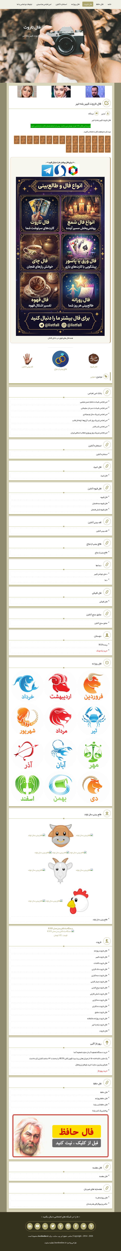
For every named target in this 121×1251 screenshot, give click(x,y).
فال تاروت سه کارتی (99, 975)
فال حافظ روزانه (101, 1098)
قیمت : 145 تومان (60, 931)
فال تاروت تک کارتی (99, 969)
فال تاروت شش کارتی (98, 994)
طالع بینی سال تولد (100, 919)
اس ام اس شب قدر (100, 426)
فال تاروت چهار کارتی (99, 981)
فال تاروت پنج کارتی (99, 987)
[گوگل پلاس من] (45, 1226)
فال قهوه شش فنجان (99, 509)
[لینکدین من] (30, 1226)
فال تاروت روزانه (100, 951)
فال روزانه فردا (101, 1198)
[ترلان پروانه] (61, 92)
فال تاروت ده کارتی (99, 1006)
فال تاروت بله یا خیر (99, 1025)
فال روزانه (75, 4)
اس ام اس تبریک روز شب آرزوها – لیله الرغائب (89, 420)
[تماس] (60, 1226)
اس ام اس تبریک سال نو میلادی (95, 414)
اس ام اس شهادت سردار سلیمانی (94, 408)
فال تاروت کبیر (101, 957)
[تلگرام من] (83, 1226)
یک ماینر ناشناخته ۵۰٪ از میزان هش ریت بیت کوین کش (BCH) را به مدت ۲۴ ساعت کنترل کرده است (68, 1058)
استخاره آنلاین (61, 4)
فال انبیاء (103, 475)
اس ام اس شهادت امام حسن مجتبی (93, 402)
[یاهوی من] (91, 1226)
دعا (106, 580)
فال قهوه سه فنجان (99, 503)
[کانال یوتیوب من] (37, 1226)
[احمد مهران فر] (95, 92)
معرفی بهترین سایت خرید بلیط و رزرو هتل (91, 1064)
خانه (109, 4)
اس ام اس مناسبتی (43, 4)
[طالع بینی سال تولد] (60, 869)
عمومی (93, 377)
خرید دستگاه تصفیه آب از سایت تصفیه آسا (90, 1052)
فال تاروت (88, 4)
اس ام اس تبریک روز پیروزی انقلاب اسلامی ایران (89, 433)
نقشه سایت (49, 1243)
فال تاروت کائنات (100, 963)
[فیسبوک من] (76, 1226)
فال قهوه (103, 497)
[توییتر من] (53, 1226)
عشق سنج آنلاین (100, 623)
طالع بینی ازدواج (101, 552)
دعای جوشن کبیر (100, 574)
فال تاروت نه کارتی (100, 1000)
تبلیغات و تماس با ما (24, 4)
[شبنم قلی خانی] (27, 92)
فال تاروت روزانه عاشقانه (97, 1018)
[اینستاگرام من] (68, 1226)
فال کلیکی (103, 601)
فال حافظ (99, 4)
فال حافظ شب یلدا (100, 1104)
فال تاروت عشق (101, 1012)
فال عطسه (103, 1176)
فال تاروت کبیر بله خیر (88, 103)
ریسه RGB (103, 644)
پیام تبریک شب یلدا (99, 1111)
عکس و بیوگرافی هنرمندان (96, 1204)
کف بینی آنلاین (101, 531)
